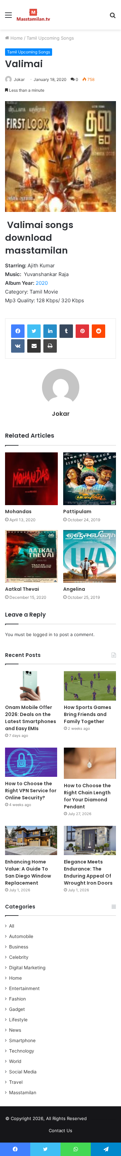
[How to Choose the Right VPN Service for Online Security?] (31, 762)
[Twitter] (34, 331)
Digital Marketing (27, 967)
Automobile (21, 936)
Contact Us (60, 1130)
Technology (21, 1051)
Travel (16, 1082)
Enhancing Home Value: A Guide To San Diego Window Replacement (28, 872)
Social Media (23, 1071)
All (11, 926)
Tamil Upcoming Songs (50, 38)
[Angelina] (89, 556)
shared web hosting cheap (109, 1119)
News (15, 1030)
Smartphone (22, 1040)
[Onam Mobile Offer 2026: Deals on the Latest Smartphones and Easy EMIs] (31, 685)
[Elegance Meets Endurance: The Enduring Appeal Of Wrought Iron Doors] (90, 840)
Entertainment (24, 988)
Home (16, 38)
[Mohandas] (31, 478)
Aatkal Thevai (22, 589)
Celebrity (19, 957)
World (15, 1061)
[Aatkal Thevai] (31, 556)
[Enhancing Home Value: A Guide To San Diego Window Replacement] (31, 840)
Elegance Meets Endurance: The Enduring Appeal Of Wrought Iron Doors (88, 872)
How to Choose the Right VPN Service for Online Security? (30, 790)
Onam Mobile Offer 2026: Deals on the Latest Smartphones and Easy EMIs (30, 718)
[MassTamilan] (33, 15)
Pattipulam (77, 511)
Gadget (17, 1009)
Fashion (17, 999)
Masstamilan (22, 1092)
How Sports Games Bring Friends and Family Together (87, 714)
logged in (42, 634)
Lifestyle (18, 1019)
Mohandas (18, 511)
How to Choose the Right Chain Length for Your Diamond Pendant (87, 796)
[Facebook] (18, 331)
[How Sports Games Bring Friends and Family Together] (90, 685)
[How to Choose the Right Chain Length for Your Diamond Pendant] (90, 763)
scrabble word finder (96, 1119)
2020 (42, 283)
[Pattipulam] (89, 478)
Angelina (74, 589)
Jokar (19, 79)
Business (18, 946)
